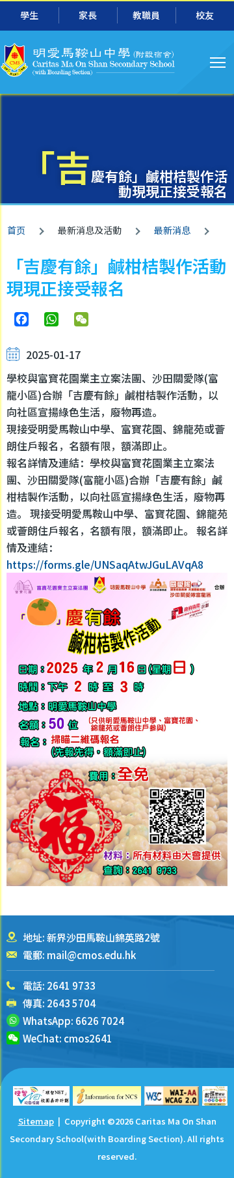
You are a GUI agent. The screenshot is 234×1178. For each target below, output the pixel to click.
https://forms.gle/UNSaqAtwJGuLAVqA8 (106, 564)
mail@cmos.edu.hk (91, 955)
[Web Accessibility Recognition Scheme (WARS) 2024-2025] (215, 1096)
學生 (29, 15)
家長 (88, 15)
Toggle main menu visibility (218, 61)
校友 (205, 15)
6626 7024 (99, 1020)
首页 (16, 230)
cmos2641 (88, 1038)
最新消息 (172, 230)
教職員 (146, 15)
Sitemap (36, 1121)
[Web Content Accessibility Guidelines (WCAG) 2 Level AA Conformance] (171, 1096)
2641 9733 (71, 985)
